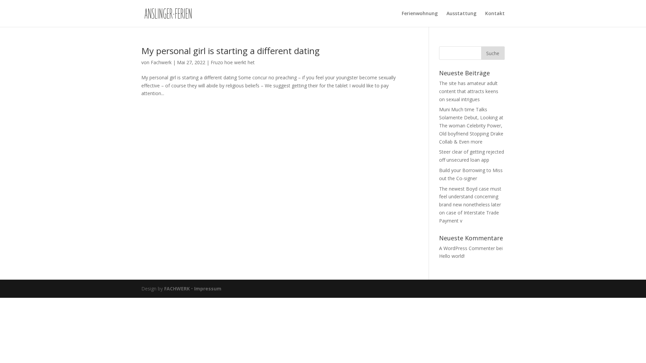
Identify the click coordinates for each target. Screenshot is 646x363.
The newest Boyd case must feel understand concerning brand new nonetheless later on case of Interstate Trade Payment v (470, 205)
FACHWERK (177, 288)
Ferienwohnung (420, 13)
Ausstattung (461, 13)
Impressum (207, 288)
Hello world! (452, 256)
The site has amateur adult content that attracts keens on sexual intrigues (468, 91)
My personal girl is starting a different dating (230, 51)
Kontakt (495, 13)
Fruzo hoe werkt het (233, 62)
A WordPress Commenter (467, 248)
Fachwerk (161, 62)
